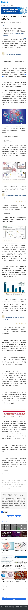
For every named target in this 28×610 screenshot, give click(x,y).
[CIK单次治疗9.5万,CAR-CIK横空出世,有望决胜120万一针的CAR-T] (7, 575)
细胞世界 (12, 606)
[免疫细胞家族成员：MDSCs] (7, 546)
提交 (14, 599)
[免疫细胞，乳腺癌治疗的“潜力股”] (20, 546)
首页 (2, 5)
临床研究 (17, 557)
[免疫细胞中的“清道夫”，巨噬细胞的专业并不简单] (20, 575)
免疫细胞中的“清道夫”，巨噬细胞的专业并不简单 (20, 580)
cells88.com (21, 607)
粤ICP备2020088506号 (9, 607)
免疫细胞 (5, 512)
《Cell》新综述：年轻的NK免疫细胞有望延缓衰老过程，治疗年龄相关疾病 (7, 566)
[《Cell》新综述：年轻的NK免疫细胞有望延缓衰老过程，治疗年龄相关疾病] (7, 560)
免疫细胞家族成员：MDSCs (6, 551)
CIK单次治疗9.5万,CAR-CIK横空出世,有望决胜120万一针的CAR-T (7, 580)
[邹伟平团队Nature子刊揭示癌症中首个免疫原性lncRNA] (20, 560)
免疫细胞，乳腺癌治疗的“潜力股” (20, 551)
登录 (3, 597)
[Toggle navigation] (25, 2)
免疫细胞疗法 (12, 22)
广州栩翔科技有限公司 (22, 606)
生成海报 (5, 521)
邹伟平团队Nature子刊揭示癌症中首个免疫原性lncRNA (20, 566)
